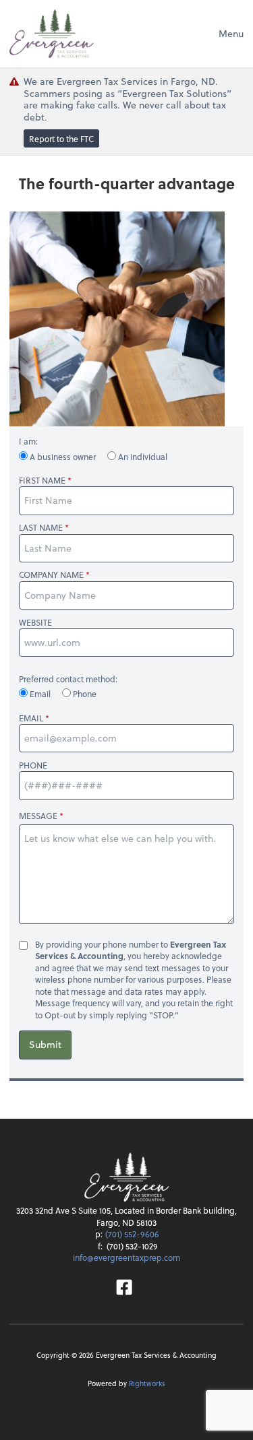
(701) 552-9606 (132, 1234)
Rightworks (147, 1383)
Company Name (51, 575)
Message (38, 816)
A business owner (63, 457)
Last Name (41, 527)
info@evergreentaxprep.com (126, 1257)
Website (35, 622)
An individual (141, 457)
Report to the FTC (61, 139)
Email (40, 694)
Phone (83, 694)
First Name (42, 480)
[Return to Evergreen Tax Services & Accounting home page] (51, 33)
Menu (231, 33)
